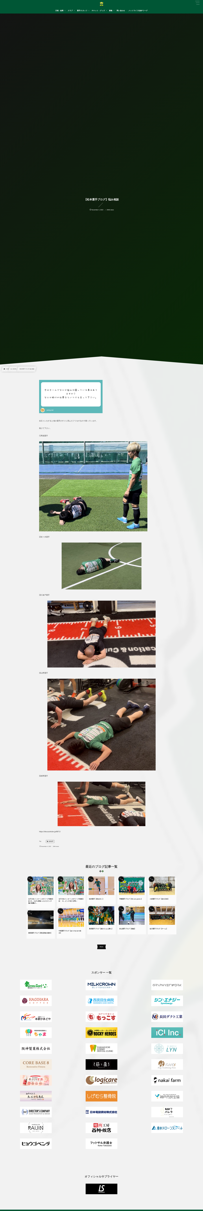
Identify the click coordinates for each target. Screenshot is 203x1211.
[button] (197, 3)
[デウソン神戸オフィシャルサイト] (101, 4)
